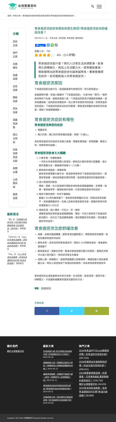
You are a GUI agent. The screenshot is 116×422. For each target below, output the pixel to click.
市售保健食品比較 (15, 155)
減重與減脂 (15, 123)
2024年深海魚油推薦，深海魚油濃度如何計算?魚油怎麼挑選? (93, 392)
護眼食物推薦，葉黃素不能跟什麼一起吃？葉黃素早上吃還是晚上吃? (58, 377)
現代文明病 (15, 138)
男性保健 (70, 38)
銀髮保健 (15, 99)
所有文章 (53, 38)
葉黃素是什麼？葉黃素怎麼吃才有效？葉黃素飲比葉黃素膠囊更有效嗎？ (58, 365)
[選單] (98, 6)
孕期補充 (15, 66)
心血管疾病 (15, 183)
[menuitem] (91, 6)
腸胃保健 (79, 38)
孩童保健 (15, 77)
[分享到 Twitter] (71, 311)
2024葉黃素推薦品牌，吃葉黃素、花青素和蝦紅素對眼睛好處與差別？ (94, 377)
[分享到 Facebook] (47, 311)
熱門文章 (15, 54)
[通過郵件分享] (96, 311)
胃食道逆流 (46, 288)
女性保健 (62, 38)
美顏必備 (15, 170)
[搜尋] (91, 6)
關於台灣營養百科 (15, 351)
